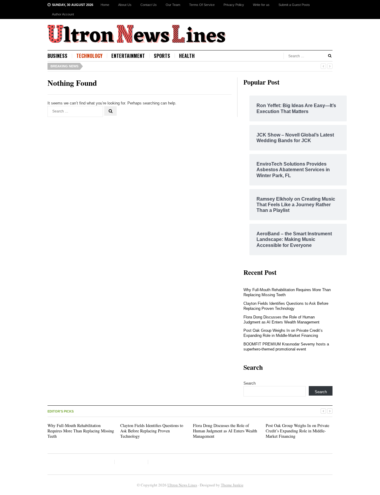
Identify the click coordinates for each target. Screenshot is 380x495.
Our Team (173, 5)
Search (249, 383)
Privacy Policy (234, 5)
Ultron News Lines (182, 485)
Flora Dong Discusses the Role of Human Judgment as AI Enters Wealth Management (281, 319)
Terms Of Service (202, 5)
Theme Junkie (232, 485)
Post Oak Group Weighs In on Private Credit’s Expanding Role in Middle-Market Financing (283, 333)
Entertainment (128, 56)
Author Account (63, 14)
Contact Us (148, 5)
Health (187, 56)
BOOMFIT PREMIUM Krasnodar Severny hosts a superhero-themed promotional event (286, 346)
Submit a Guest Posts (294, 5)
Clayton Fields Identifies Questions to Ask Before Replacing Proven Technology (285, 306)
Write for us (261, 5)
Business (57, 56)
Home (105, 5)
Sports (162, 56)
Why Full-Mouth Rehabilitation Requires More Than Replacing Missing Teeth (81, 431)
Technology (89, 56)
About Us (125, 5)
